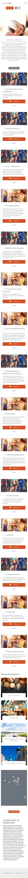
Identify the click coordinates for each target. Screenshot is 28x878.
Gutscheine (9, 8)
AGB (24, 873)
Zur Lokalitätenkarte (14, 68)
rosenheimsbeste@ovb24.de (11, 58)
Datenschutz (18, 873)
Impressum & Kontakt (8, 873)
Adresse (14, 105)
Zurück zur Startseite (14, 811)
